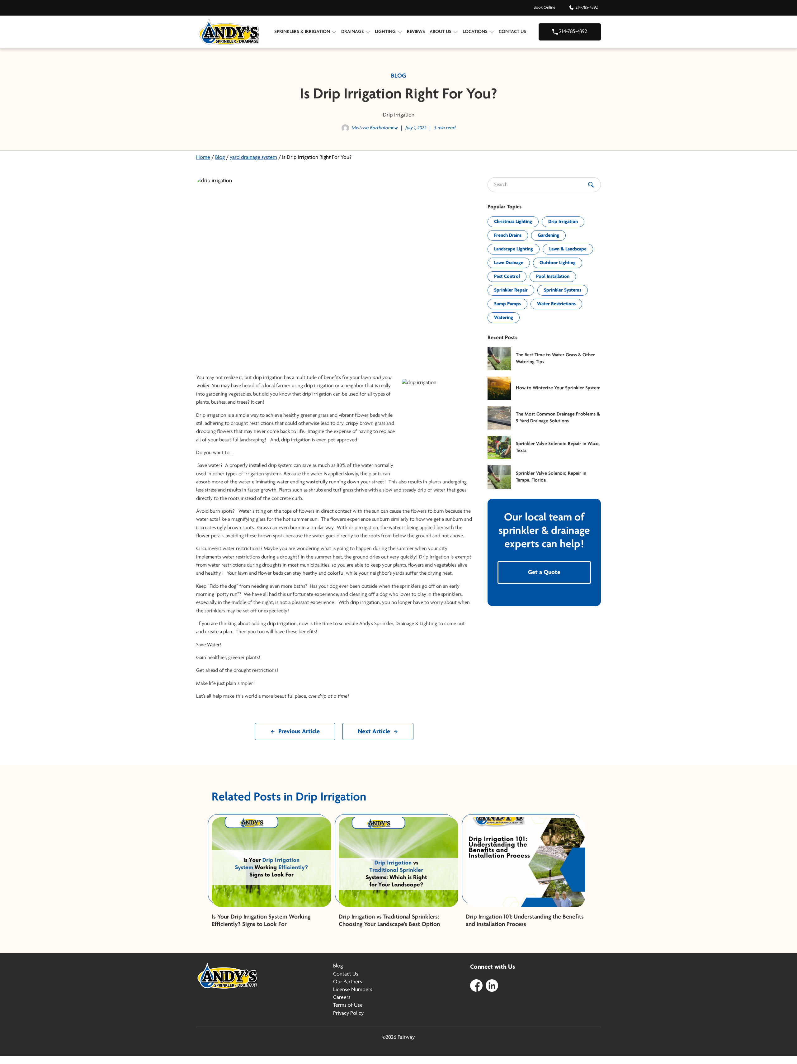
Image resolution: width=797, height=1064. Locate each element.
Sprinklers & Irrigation (302, 31)
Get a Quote (544, 572)
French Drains (507, 235)
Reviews (416, 31)
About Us (440, 31)
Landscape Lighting (513, 249)
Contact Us (512, 31)
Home (203, 157)
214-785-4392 (587, 7)
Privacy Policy (348, 1013)
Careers (342, 997)
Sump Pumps (507, 304)
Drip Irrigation (398, 115)
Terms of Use (348, 1005)
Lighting (385, 31)
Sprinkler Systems (562, 290)
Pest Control (507, 276)
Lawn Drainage (508, 262)
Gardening (548, 235)
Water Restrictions (556, 304)
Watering (503, 317)
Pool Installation (552, 276)
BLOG (398, 76)
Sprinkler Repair (511, 290)
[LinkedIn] (492, 985)
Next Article (374, 732)
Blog (220, 157)
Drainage (352, 31)
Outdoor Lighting (558, 262)
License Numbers (352, 990)
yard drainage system (253, 157)
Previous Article (299, 732)
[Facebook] (476, 985)
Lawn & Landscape (568, 249)
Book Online (544, 7)
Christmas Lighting (513, 221)
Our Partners (347, 982)
